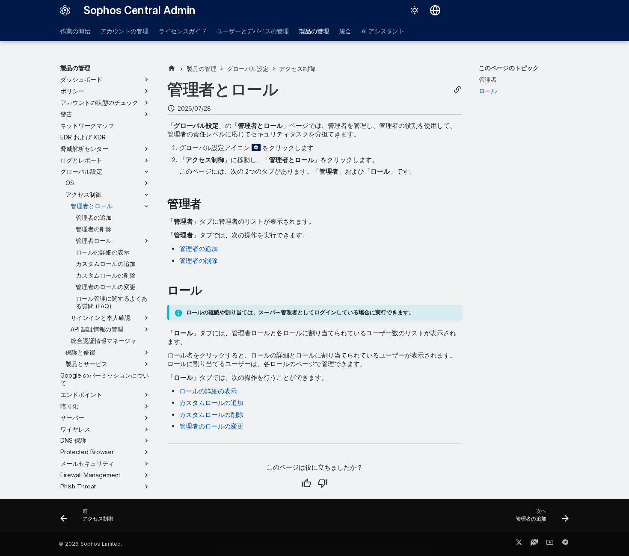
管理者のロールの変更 (211, 426)
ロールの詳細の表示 (208, 391)
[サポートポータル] (534, 544)
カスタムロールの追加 (211, 403)
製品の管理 (314, 31)
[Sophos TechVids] (550, 544)
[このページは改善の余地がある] (322, 483)
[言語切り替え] (435, 10)
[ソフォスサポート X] (519, 544)
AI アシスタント (383, 31)
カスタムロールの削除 (211, 415)
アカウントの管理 (124, 31)
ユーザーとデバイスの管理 (253, 31)
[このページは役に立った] (306, 483)
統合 (345, 31)
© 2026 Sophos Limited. (90, 544)
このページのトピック (509, 67)
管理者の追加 (198, 249)
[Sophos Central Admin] (65, 10)
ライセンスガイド (183, 31)
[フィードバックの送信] (565, 544)
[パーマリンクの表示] (457, 89)
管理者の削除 (198, 261)
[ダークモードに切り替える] (414, 10)
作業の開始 (75, 31)
